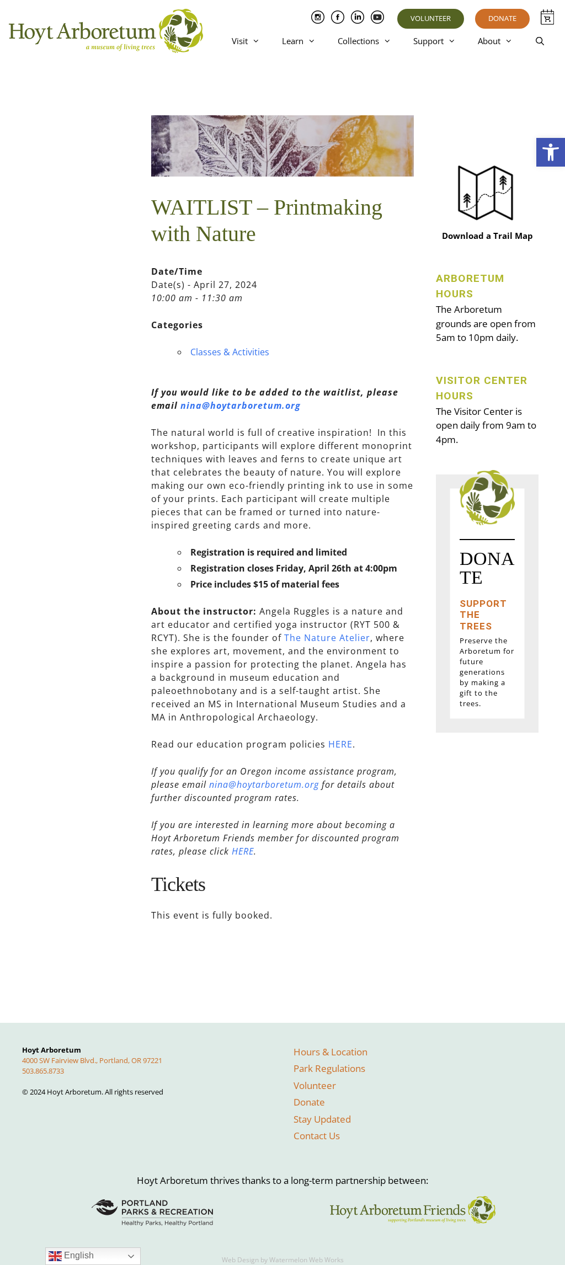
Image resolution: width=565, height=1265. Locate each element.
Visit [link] (240, 40)
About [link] (489, 40)
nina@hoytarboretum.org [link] (240, 405)
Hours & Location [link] (330, 1051)
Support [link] (428, 40)
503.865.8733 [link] (43, 1071)
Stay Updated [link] (322, 1119)
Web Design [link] (240, 1259)
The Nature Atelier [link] (327, 638)
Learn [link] (292, 40)
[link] (550, 152)
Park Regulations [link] (329, 1068)
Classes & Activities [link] (229, 352)
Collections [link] (358, 40)
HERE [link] (340, 744)
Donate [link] (502, 18)
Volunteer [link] (431, 18)
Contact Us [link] (317, 1135)
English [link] (78, 1255)
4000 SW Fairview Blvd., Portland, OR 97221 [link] (92, 1060)
